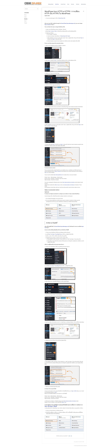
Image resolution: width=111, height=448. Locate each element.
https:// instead (51, 31)
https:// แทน (64, 402)
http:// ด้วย (50, 234)
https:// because (58, 171)
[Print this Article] (83, 11)
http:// (55, 60)
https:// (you (57, 184)
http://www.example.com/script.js (69, 182)
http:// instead (47, 24)
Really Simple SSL (62, 18)
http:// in (56, 31)
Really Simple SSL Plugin (65, 36)
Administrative (83, 4)
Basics (25, 14)
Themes (25, 22)
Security (25, 18)
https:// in (54, 39)
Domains (72, 4)
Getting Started (50, 4)
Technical (77, 4)
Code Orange (76, 445)
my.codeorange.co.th (71, 23)
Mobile (25, 16)
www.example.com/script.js (69, 184)
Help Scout (85, 445)
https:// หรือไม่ (74, 391)
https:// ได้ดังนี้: (53, 406)
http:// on (46, 172)
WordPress (57, 4)
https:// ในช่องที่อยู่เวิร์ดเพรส (57, 234)
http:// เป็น (47, 406)
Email (68, 4)
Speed (25, 20)
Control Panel (63, 4)
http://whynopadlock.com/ (58, 174)
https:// (49, 60)
